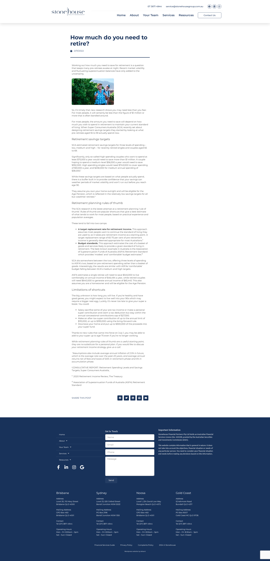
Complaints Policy (145, 545)
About (134, 15)
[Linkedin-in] (66, 467)
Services (169, 15)
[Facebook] (209, 6)
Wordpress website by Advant (135, 551)
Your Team (150, 15)
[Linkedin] (214, 6)
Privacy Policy (126, 545)
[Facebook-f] (58, 467)
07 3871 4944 (155, 6)
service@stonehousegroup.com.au (184, 6)
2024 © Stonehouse (167, 545)
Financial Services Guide (104, 545)
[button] (119, 397)
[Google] (82, 467)
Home (121, 15)
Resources (186, 15)
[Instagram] (219, 6)
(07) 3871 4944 (65, 524)
